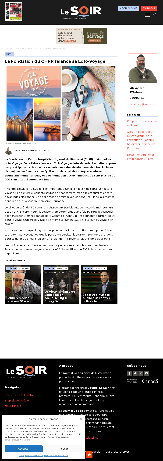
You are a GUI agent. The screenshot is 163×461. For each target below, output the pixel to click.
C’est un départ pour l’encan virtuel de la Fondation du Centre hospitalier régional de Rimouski (141, 140)
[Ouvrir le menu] (147, 15)
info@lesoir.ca (89, 437)
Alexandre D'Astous (27, 150)
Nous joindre (13, 405)
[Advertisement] (61, 328)
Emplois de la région (18, 400)
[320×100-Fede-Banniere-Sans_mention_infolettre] (81, 36)
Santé (18, 48)
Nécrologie (129, 8)
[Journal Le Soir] (81, 12)
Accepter (23, 448)
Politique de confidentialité (31, 455)
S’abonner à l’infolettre (19, 395)
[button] (80, 419)
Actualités (9, 48)
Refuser (63, 448)
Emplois (149, 8)
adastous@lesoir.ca (142, 104)
